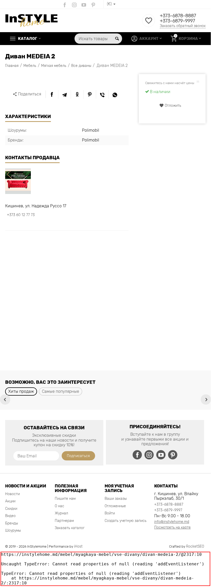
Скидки (11, 508)
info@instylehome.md (171, 522)
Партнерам (64, 521)
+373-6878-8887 (178, 15)
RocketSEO (195, 546)
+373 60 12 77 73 (21, 215)
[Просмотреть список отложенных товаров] (148, 23)
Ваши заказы (116, 498)
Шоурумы (13, 530)
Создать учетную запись (125, 521)
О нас (59, 506)
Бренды (11, 523)
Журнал (61, 513)
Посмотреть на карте (172, 527)
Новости (12, 494)
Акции (10, 501)
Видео (10, 516)
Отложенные (115, 506)
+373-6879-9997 (177, 20)
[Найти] (117, 38)
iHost (78, 546)
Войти (110, 513)
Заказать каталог (70, 528)
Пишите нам (65, 498)
